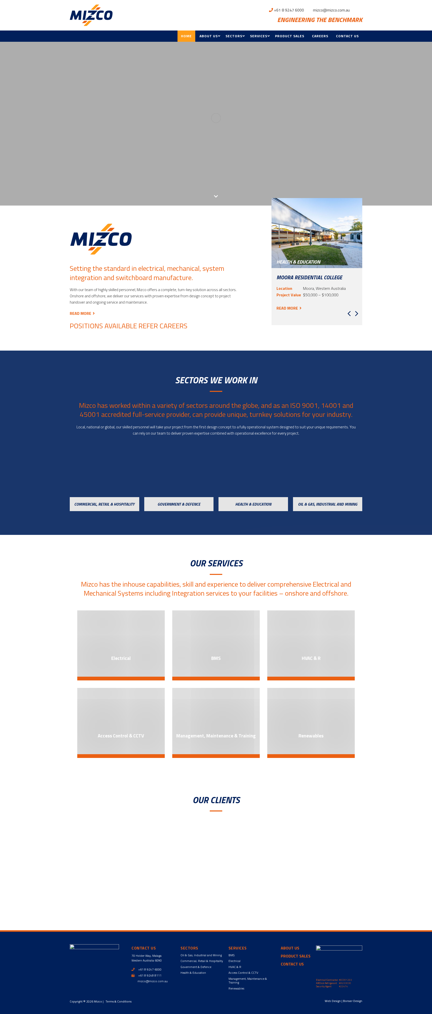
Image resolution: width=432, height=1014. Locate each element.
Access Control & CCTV (243, 972)
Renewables (236, 988)
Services (258, 36)
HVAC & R (234, 966)
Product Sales (289, 36)
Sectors (234, 36)
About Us (209, 36)
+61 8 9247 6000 (288, 10)
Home (186, 36)
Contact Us (347, 36)
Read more (80, 313)
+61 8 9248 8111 (150, 975)
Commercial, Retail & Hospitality (201, 960)
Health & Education (193, 972)
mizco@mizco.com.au (331, 10)
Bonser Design (352, 1000)
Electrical (234, 960)
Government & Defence (195, 966)
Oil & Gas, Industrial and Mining (201, 955)
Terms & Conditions (119, 1001)
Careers (320, 36)
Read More (287, 308)
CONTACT (302, 898)
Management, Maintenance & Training (247, 980)
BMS (231, 955)
